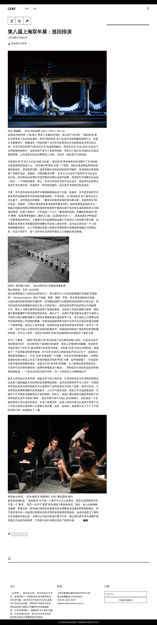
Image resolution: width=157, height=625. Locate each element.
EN (34, 8)
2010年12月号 (19, 43)
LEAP (11, 9)
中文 (27, 8)
